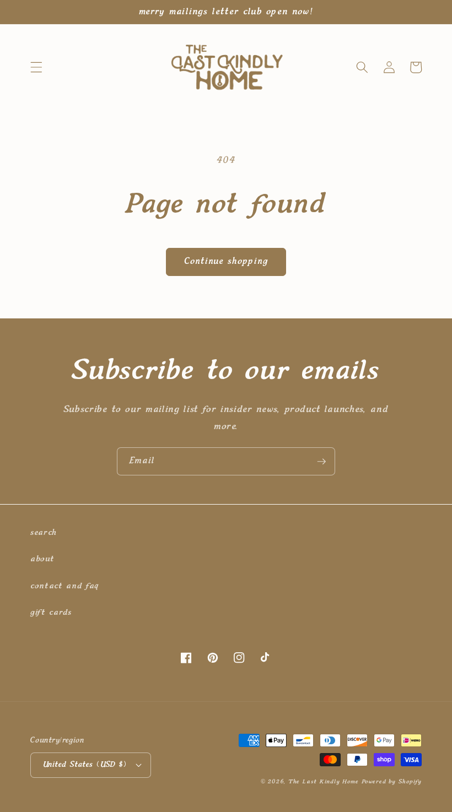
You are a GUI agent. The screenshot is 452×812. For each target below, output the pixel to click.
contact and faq (64, 586)
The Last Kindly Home (323, 781)
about (42, 559)
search (43, 532)
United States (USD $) (85, 764)
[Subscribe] (321, 461)
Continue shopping (226, 261)
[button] (36, 67)
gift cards (51, 612)
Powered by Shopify (392, 781)
